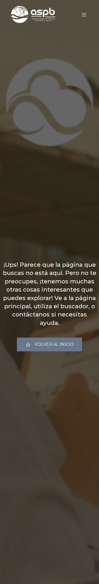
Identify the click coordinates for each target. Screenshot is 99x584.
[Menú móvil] (83, 14)
